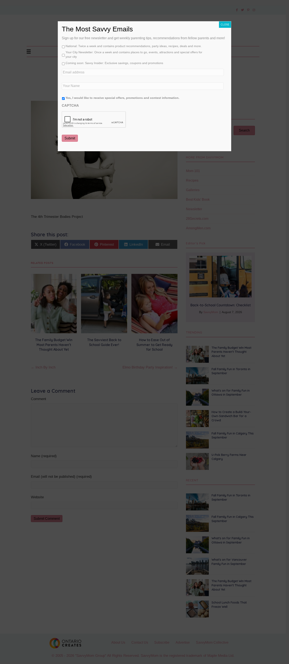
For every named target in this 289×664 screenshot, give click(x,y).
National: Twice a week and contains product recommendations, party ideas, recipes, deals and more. (134, 46)
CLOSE (225, 24)
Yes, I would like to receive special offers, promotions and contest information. (122, 97)
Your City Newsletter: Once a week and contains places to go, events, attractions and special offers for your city (134, 54)
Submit (70, 138)
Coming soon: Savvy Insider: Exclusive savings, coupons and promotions (114, 63)
